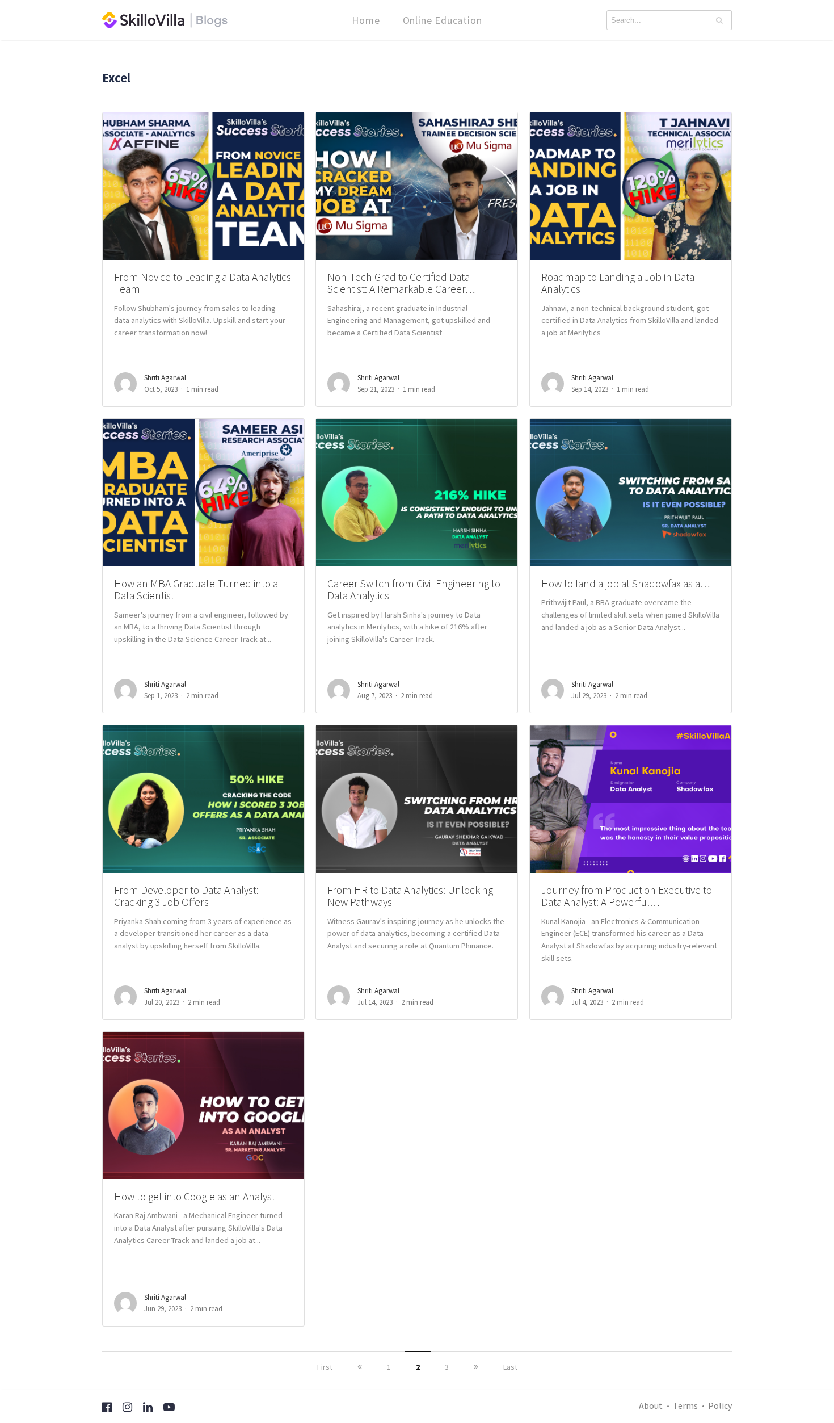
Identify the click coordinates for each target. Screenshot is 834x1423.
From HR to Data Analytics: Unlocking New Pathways (410, 896)
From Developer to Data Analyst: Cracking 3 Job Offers (186, 896)
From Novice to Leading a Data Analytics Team (202, 283)
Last (510, 1367)
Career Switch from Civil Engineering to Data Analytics (413, 589)
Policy (720, 1405)
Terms (685, 1405)
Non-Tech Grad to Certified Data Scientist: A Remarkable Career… (401, 283)
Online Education (442, 20)
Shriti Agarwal (165, 378)
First (324, 1367)
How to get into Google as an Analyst (194, 1196)
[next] (476, 1367)
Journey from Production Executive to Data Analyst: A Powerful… (626, 896)
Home (366, 20)
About (651, 1405)
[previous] (359, 1367)
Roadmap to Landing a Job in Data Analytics (617, 283)
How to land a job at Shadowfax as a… (625, 583)
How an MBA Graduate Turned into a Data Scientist (196, 589)
